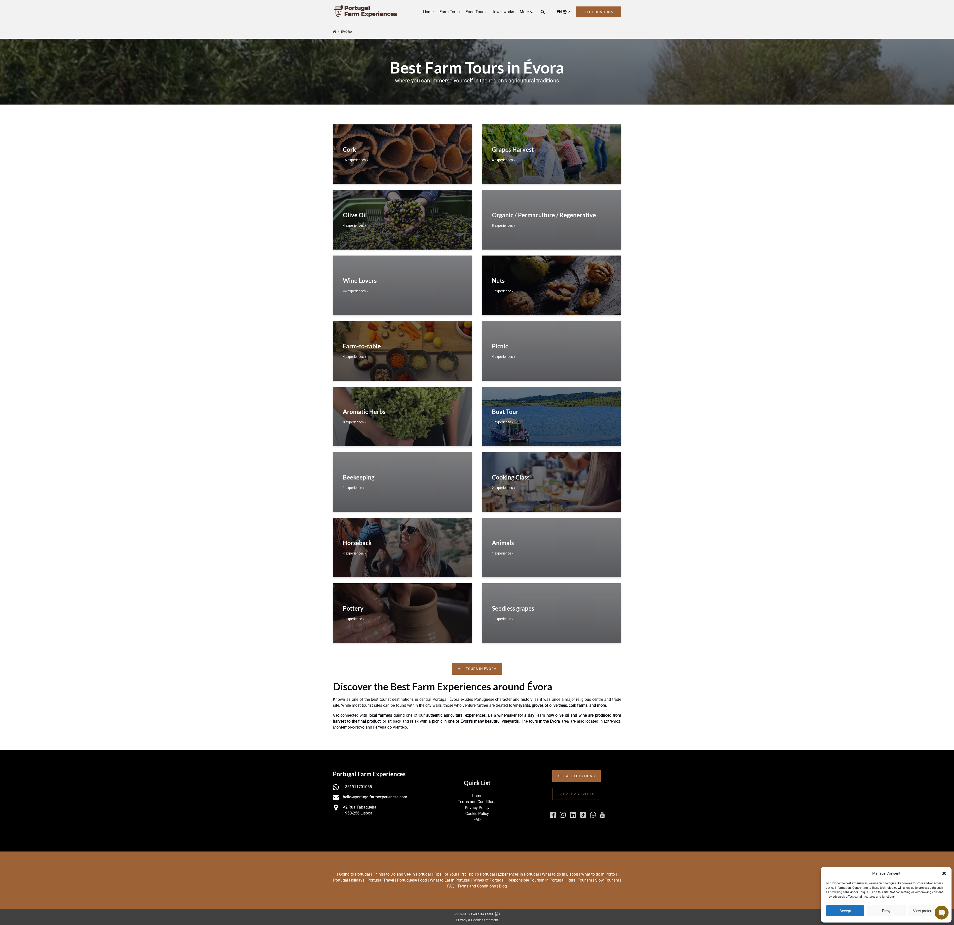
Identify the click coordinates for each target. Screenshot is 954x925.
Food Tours (475, 11)
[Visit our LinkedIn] (573, 815)
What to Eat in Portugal (450, 880)
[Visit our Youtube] (602, 815)
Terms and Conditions (477, 801)
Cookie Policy (477, 813)
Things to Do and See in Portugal (402, 874)
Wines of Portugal (489, 880)
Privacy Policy (477, 807)
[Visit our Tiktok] (583, 815)
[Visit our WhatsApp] (593, 815)
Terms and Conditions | (478, 886)
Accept (845, 911)
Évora (347, 32)
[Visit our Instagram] (563, 815)
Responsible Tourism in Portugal (536, 880)
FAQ (477, 819)
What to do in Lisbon (560, 874)
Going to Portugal (354, 874)
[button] (944, 873)
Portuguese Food (412, 880)
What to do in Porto (598, 874)
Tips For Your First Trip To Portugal (464, 874)
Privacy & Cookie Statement (477, 920)
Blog (503, 886)
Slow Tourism (607, 880)
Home (428, 11)
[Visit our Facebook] (553, 815)
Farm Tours (449, 11)
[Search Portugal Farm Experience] (543, 12)
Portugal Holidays (348, 880)
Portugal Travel (380, 880)
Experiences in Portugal (518, 874)
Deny (886, 911)
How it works (502, 11)
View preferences (927, 911)
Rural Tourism (579, 880)
